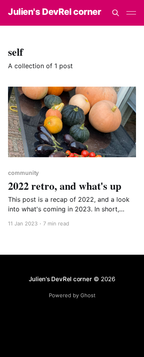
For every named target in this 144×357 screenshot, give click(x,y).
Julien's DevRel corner (54, 12)
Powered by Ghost (72, 295)
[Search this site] (115, 12)
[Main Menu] (131, 13)
